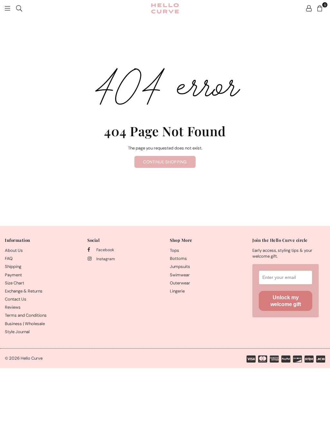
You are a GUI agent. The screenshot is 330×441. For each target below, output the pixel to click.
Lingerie (177, 291)
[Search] (19, 8)
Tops (174, 250)
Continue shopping (165, 162)
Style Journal (17, 331)
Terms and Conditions (26, 315)
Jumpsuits (180, 266)
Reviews (13, 307)
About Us (14, 250)
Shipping (13, 266)
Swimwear (180, 275)
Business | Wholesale (25, 323)
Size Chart (14, 283)
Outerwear (180, 283)
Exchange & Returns (24, 291)
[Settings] (309, 8)
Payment (13, 275)
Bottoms (178, 258)
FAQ (9, 258)
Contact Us (15, 299)
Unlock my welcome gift (285, 301)
